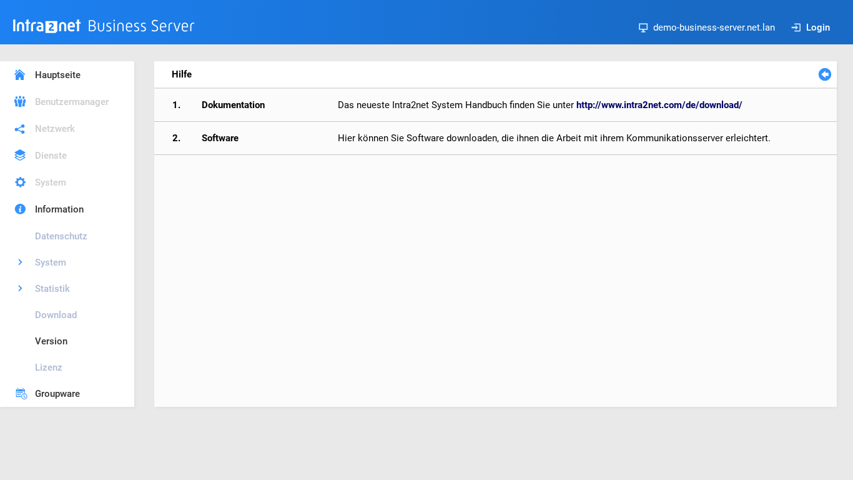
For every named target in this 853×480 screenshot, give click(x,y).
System (50, 182)
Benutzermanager (72, 102)
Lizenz (48, 367)
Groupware (57, 393)
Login (818, 27)
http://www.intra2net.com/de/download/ (659, 105)
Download (56, 315)
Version (51, 341)
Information (59, 209)
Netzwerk (55, 128)
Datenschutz (61, 236)
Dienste (51, 155)
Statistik (52, 288)
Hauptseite (58, 75)
